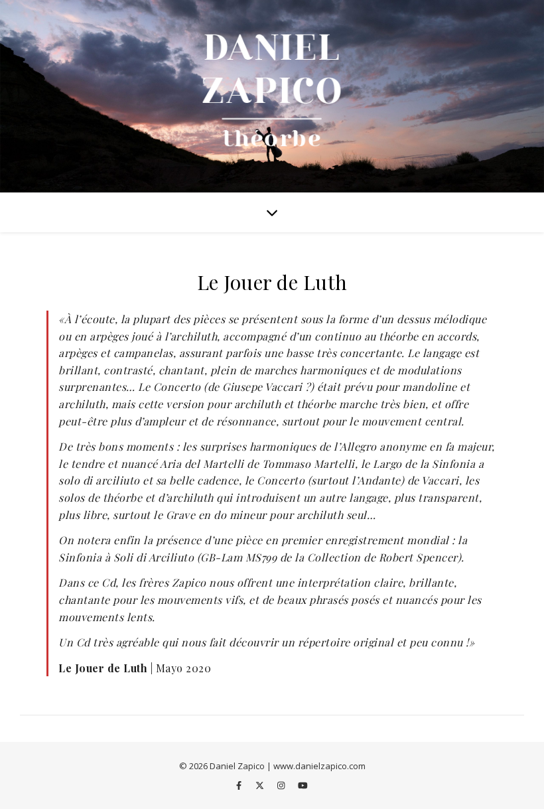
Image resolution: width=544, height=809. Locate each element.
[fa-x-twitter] (260, 786)
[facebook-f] (239, 786)
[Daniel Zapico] (272, 96)
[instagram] (282, 786)
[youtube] (303, 786)
